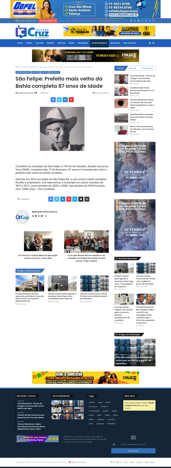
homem (91, 415)
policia (115, 415)
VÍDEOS (29, 43)
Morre (99, 415)
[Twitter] (39, 216)
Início (19, 67)
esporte (114, 411)
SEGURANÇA (83, 43)
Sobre (132, 462)
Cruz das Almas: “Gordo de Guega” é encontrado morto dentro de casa (142, 78)
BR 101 (108, 402)
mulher (107, 415)
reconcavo (111, 419)
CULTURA (39, 43)
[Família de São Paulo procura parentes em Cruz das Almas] (121, 91)
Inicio (20, 43)
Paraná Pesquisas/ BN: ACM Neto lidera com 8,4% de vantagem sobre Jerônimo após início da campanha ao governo (145, 315)
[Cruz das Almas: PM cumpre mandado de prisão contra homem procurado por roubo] (79, 416)
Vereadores (111, 424)
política (91, 419)
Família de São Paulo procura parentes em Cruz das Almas (142, 90)
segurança (100, 424)
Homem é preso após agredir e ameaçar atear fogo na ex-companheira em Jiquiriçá (62, 296)
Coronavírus (93, 407)
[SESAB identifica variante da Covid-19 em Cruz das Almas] (121, 118)
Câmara (105, 411)
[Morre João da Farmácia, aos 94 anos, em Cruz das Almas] (121, 130)
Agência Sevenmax (78, 462)
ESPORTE (50, 43)
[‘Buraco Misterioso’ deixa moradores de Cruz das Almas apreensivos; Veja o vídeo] (121, 103)
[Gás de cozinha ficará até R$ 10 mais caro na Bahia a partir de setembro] (94, 283)
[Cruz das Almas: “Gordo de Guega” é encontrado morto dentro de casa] (121, 79)
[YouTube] (42, 216)
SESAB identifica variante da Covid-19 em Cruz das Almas (141, 117)
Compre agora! (149, 462)
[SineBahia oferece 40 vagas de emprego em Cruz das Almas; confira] (79, 410)
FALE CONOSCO (129, 43)
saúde (91, 424)
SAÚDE (71, 43)
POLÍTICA (61, 43)
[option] (122, 352)
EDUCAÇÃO (115, 43)
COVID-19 (104, 407)
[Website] (33, 216)
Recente (132, 68)
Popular (120, 68)
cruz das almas (94, 411)
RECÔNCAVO (54, 72)
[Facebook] (36, 216)
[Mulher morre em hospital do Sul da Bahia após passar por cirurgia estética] (67, 416)
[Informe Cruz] (32, 32)
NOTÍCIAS (35, 72)
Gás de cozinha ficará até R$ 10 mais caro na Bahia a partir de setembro (94, 296)
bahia (100, 402)
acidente (92, 402)
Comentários (147, 68)
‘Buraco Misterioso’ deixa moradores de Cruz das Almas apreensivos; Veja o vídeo (142, 104)
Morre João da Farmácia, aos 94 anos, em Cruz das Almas (142, 129)
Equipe (139, 462)
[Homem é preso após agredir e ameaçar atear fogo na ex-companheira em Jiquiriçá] (62, 283)
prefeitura (100, 419)
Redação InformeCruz (25, 93)
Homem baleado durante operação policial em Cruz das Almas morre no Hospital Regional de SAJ (30, 297)
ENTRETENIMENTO (99, 43)
